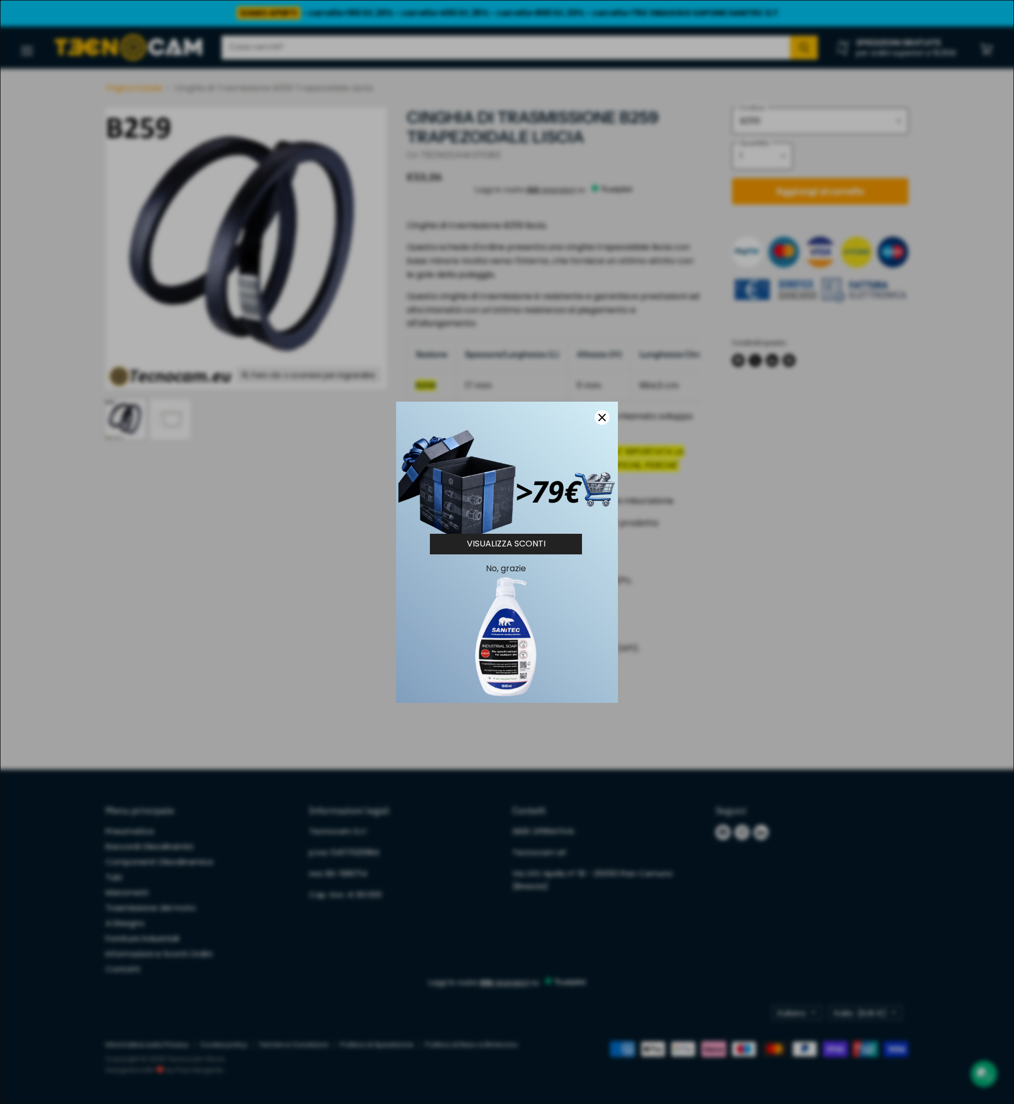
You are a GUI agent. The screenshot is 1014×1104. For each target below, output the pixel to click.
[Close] (602, 417)
